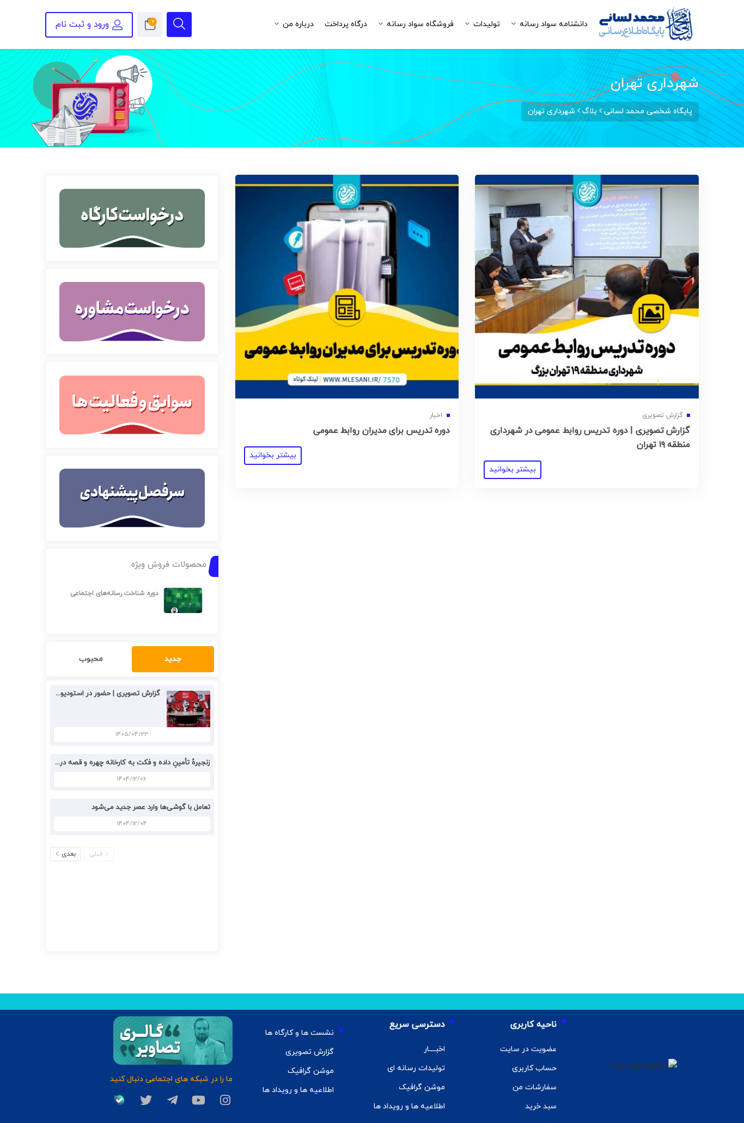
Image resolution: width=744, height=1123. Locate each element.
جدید (172, 659)
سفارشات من (535, 1087)
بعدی (69, 854)
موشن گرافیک (422, 1087)
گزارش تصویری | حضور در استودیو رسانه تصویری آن (83, 693)
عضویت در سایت (528, 1049)
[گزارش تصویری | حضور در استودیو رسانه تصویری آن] (185, 708)
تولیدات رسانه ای (416, 1068)
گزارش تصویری (309, 1052)
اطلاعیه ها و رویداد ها (409, 1106)
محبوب (91, 659)
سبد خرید (541, 1106)
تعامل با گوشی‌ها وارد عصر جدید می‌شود (151, 807)
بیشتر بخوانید (512, 469)
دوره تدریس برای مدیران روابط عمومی (381, 431)
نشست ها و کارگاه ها (299, 1033)
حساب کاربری (534, 1068)
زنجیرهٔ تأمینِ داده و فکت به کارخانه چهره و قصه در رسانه (125, 763)
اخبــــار (434, 1049)
